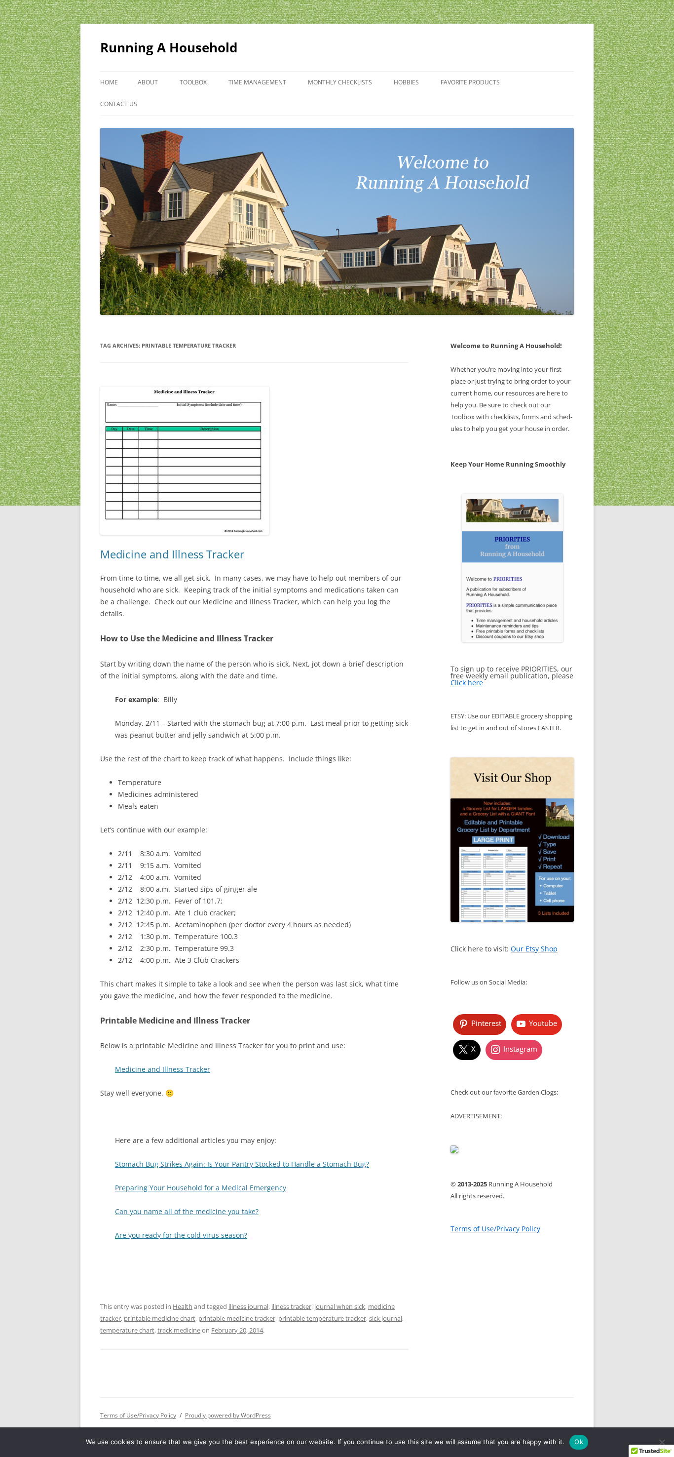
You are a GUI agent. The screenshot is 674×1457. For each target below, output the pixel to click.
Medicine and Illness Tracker (172, 554)
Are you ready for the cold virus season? (181, 1235)
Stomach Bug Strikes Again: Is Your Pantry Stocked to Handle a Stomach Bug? (242, 1164)
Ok (578, 1442)
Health (182, 1306)
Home (109, 82)
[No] (662, 1442)
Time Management (257, 82)
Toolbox (193, 82)
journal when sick (339, 1306)
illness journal (248, 1306)
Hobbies (406, 82)
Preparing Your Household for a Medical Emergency (200, 1187)
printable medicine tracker (236, 1318)
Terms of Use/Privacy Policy (138, 1415)
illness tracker (291, 1306)
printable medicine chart (159, 1318)
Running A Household (168, 47)
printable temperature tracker (322, 1318)
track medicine (178, 1330)
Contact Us (118, 104)
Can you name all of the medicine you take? (187, 1211)
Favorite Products (470, 82)
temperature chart (127, 1330)
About (148, 82)
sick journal (385, 1318)
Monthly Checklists (340, 82)
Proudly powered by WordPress (228, 1415)
